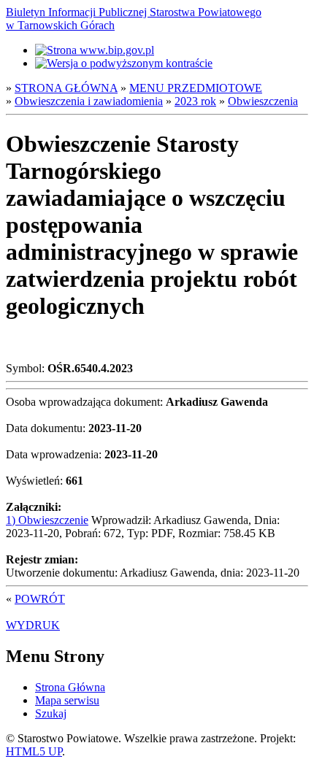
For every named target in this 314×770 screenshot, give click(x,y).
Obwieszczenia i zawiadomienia (89, 101)
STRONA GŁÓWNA (66, 88)
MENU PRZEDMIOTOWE (195, 88)
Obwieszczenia (263, 101)
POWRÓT (40, 599)
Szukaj (50, 713)
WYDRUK (33, 625)
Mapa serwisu (67, 700)
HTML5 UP (34, 751)
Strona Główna (70, 687)
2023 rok (195, 101)
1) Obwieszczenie (47, 520)
